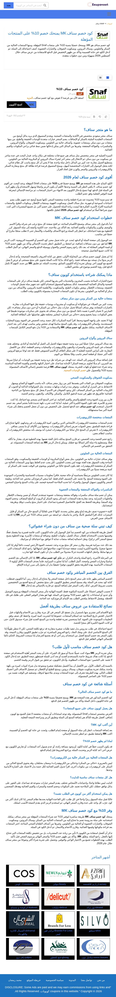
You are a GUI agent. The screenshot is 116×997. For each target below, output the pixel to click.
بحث (9, 5)
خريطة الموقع (34, 980)
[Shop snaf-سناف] (102, 36)
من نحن (101, 980)
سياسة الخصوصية (55, 980)
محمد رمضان (15, 980)
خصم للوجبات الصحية (75, 370)
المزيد (30, 98)
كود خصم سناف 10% (70, 89)
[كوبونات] (98, 4)
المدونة (72, 980)
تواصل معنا (86, 980)
